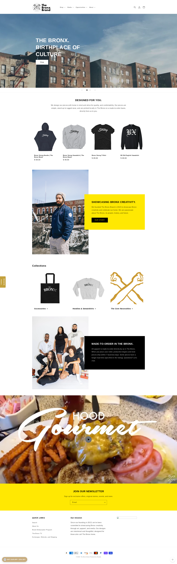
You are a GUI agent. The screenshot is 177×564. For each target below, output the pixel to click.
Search (34, 522)
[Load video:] (88, 439)
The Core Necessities (121, 309)
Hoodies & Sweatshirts (83, 309)
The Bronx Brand (85, 556)
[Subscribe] (104, 502)
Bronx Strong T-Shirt (99, 155)
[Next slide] (95, 90)
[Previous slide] (82, 90)
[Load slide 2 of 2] (90, 90)
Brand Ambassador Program (42, 530)
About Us (35, 526)
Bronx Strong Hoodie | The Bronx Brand (43, 156)
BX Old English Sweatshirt (130, 155)
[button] (62, 7)
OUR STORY (100, 220)
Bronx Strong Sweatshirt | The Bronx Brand (73, 156)
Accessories (40, 309)
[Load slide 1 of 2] (86, 90)
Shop (42, 62)
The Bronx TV (37, 533)
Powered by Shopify (95, 556)
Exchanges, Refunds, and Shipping (44, 537)
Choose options (45, 165)
